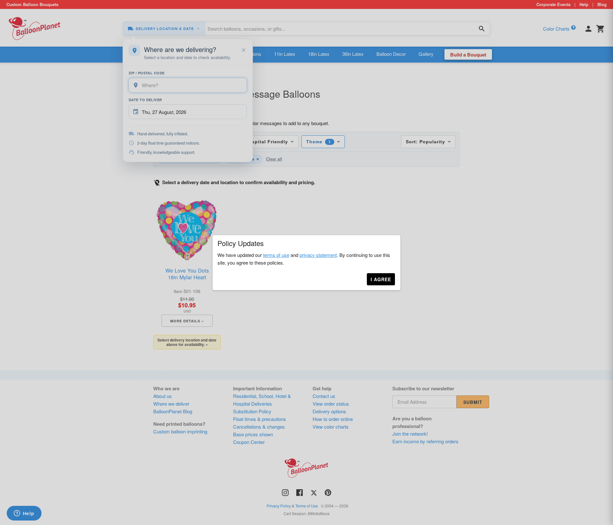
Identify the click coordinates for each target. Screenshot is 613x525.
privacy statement (318, 254)
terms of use (276, 254)
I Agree (381, 279)
